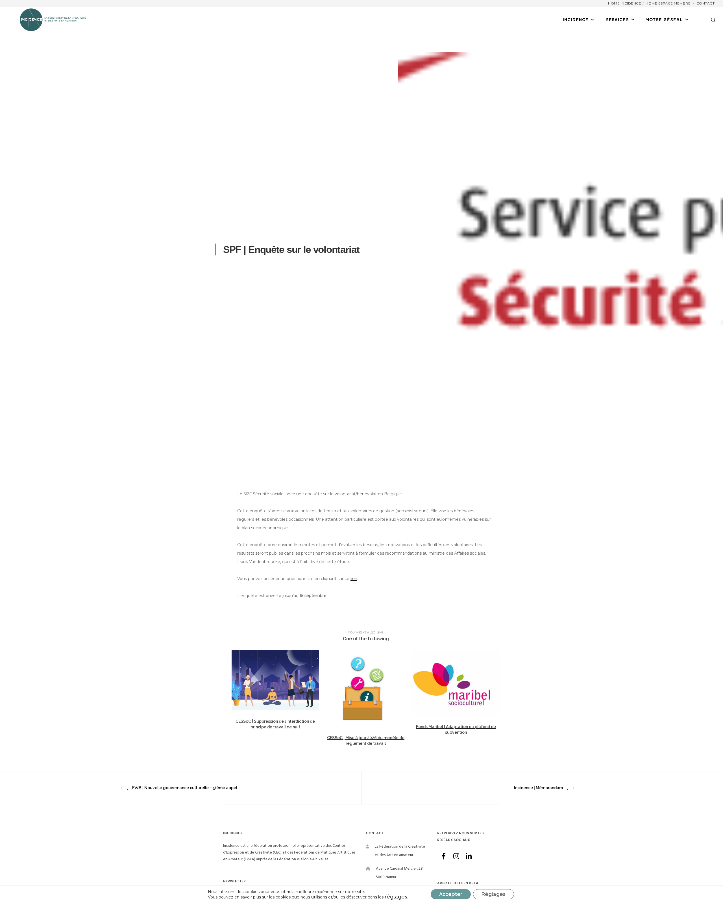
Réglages (494, 894)
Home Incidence (624, 3)
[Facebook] (443, 855)
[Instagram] (455, 855)
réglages (396, 896)
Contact (705, 3)
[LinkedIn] (468, 855)
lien (353, 578)
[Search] (709, 19)
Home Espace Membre (668, 3)
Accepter (450, 894)
